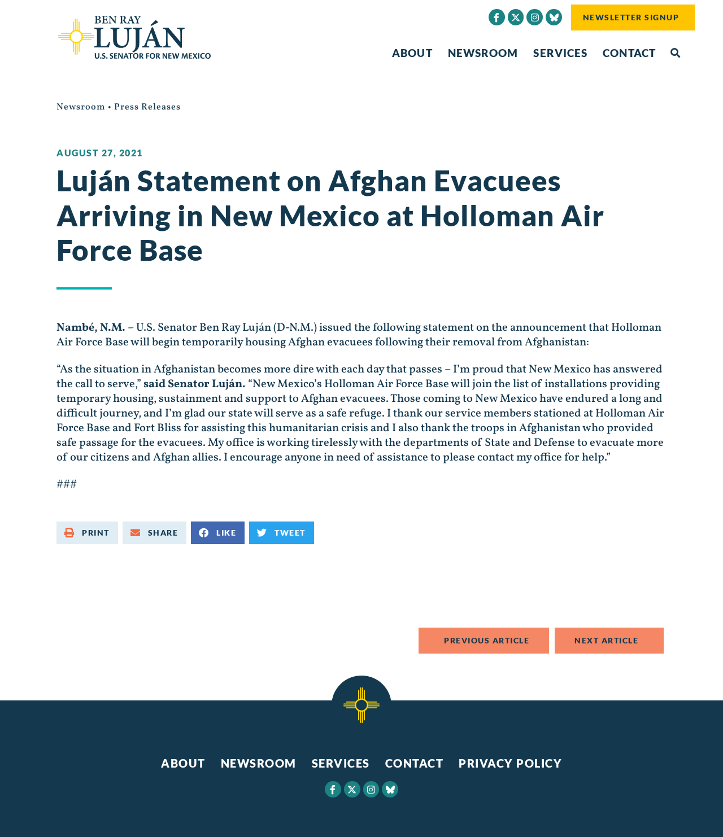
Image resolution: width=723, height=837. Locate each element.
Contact (629, 52)
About (412, 52)
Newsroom (483, 52)
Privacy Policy (510, 763)
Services (560, 52)
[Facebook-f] (497, 17)
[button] (675, 53)
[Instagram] (534, 17)
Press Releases (147, 107)
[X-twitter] (516, 17)
